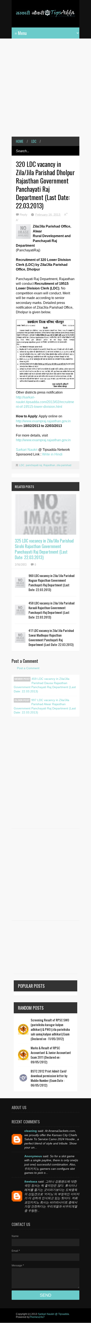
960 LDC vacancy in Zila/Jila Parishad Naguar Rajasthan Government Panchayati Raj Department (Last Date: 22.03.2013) (51, 582)
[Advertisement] (45, 90)
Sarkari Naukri (27, 449)
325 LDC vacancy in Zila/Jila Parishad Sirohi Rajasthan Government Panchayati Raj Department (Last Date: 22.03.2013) (44, 548)
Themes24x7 (37, 1317)
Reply (24, 214)
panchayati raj (34, 465)
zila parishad (64, 465)
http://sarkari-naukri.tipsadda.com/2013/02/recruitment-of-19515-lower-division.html (45, 402)
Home (19, 141)
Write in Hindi (52, 454)
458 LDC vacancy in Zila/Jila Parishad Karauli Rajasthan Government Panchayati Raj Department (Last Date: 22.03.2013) (51, 610)
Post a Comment (28, 668)
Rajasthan (49, 465)
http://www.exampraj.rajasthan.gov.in (43, 421)
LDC (33, 141)
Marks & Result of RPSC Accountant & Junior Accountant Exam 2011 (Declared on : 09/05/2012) (51, 1054)
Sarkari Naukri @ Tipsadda (53, 1314)
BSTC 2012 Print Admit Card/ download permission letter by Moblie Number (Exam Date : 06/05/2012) (49, 1078)
